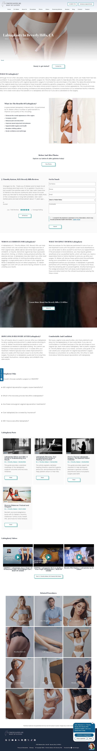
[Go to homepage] (32, 4)
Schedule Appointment (86, 4)
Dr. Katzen (16, 9)
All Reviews (25, 215)
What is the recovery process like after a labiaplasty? (23, 396)
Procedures (33, 9)
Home (9, 9)
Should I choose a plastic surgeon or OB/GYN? (20, 379)
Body (19, 38)
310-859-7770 (72, 4)
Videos (47, 9)
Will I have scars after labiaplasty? (16, 421)
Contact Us (58, 66)
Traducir (87, 9)
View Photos (48, 164)
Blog (73, 9)
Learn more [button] (76, 219)
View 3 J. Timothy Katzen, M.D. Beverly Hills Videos (48, 576)
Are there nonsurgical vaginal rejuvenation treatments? (24, 404)
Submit (55, 226)
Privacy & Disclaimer (23, 747)
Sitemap (31, 747)
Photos (41, 9)
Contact (80, 9)
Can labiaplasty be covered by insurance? (19, 413)
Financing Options (57, 9)
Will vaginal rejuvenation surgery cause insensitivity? (23, 387)
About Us (24, 9)
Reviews (67, 9)
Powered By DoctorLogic (71, 747)
